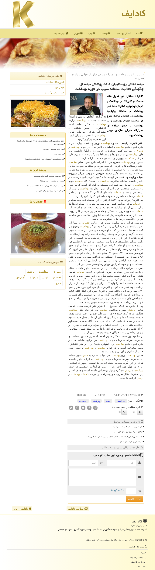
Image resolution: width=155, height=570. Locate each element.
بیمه (108, 401)
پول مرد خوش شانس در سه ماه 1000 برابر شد (45, 186)
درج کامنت (133, 499)
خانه (138, 33)
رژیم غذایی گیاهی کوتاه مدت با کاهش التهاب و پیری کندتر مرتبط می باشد (114, 437)
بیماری (57, 271)
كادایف (134, 13)
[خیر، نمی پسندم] (124, 412)
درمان (140, 150)
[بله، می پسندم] (140, 412)
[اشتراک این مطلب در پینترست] (77, 407)
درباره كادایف (60, 33)
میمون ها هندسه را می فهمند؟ (52, 181)
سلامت (120, 146)
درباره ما (142, 553)
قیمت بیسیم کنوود (54, 92)
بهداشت (104, 33)
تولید (90, 33)
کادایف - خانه (21, 508)
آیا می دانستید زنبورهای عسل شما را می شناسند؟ (44, 159)
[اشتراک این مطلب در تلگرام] (95, 407)
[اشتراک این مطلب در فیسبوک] (89, 407)
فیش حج (59, 87)
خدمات (79, 181)
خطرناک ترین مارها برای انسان (131, 442)
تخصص (56, 277)
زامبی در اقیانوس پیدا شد (53, 149)
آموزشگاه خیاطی (55, 82)
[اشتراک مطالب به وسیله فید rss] (71, 407)
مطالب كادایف (140, 567)
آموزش (77, 33)
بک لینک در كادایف (138, 557)
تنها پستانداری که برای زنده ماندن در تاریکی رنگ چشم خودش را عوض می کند (39, 142)
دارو (58, 283)
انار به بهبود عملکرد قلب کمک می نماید (128, 427)
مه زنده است (59, 154)
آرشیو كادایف (122, 33)
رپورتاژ (33, 277)
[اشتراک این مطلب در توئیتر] (83, 407)
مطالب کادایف (76, 508)
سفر (85, 355)
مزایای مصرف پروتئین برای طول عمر (129, 432)
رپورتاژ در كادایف (138, 562)
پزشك (131, 309)
